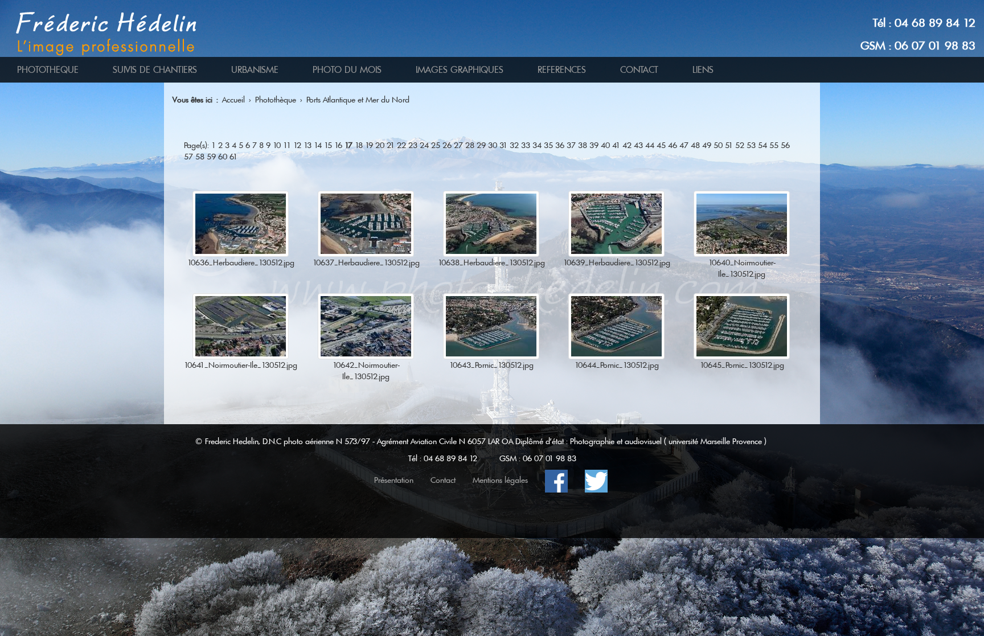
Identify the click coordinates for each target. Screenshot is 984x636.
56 (785, 145)
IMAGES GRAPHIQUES (459, 70)
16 (338, 145)
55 (773, 145)
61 (233, 156)
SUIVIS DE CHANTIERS (155, 70)
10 (277, 145)
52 (739, 145)
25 (435, 145)
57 (188, 156)
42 (627, 145)
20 (379, 145)
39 (593, 145)
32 (514, 145)
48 (695, 145)
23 (412, 145)
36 (559, 145)
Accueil (233, 100)
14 (318, 145)
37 (571, 145)
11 (287, 145)
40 (605, 145)
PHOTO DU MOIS (347, 70)
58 (199, 156)
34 (537, 145)
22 (401, 145)
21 (391, 145)
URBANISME (254, 70)
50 (718, 145)
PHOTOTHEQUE (48, 70)
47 (683, 145)
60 (222, 156)
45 (661, 145)
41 (616, 145)
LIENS (703, 70)
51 (729, 145)
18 (359, 145)
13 (307, 145)
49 (706, 145)
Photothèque (275, 100)
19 (369, 145)
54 (762, 145)
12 (297, 145)
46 (672, 145)
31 (503, 145)
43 (638, 145)
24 (424, 145)
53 (751, 145)
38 (582, 145)
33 (525, 145)
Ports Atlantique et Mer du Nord (357, 100)
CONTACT (639, 70)
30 (492, 145)
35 (548, 145)
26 (447, 145)
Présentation (393, 480)
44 (649, 145)
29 (481, 145)
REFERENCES (562, 70)
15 (328, 145)
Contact (443, 480)
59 (211, 156)
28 (469, 145)
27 (458, 145)
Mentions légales (500, 480)
